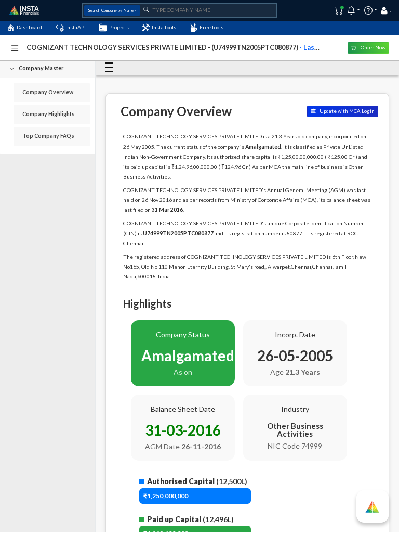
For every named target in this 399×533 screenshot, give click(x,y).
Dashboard (29, 27)
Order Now (372, 47)
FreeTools (211, 27)
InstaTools (164, 27)
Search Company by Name (111, 10)
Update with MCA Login (346, 111)
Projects (119, 27)
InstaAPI (75, 27)
